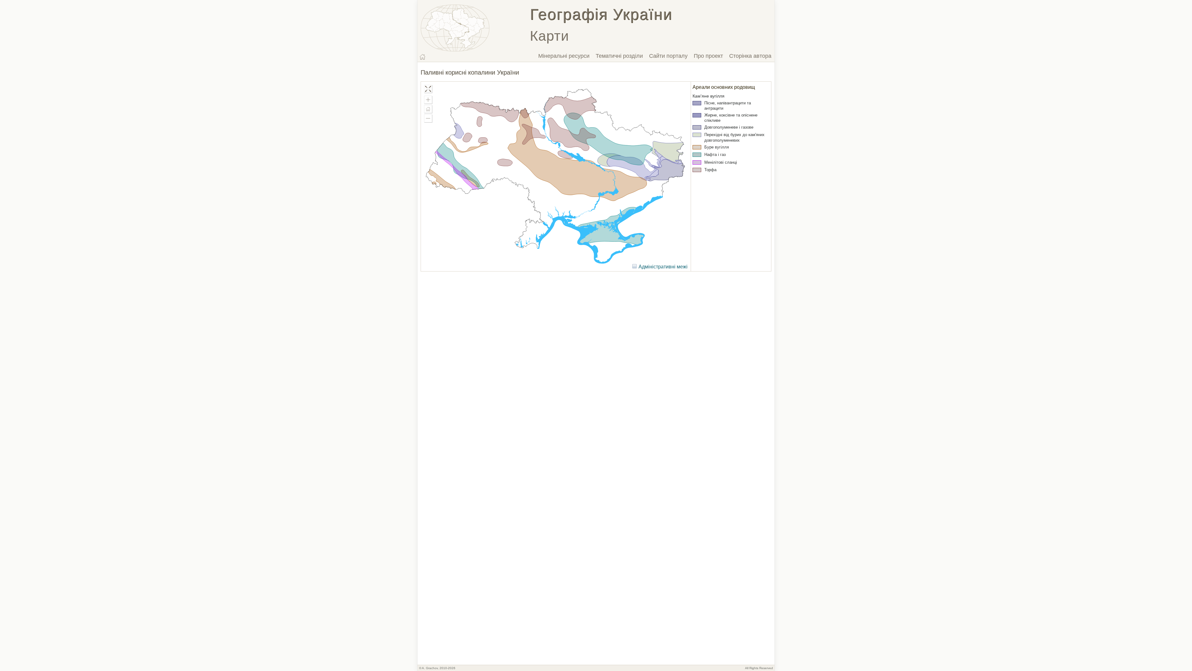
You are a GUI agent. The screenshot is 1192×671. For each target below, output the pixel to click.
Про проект (708, 56)
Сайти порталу (668, 56)
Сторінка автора (750, 56)
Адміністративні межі (663, 266)
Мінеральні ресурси (563, 56)
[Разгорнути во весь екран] (428, 89)
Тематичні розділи (619, 56)
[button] (428, 100)
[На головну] (422, 57)
